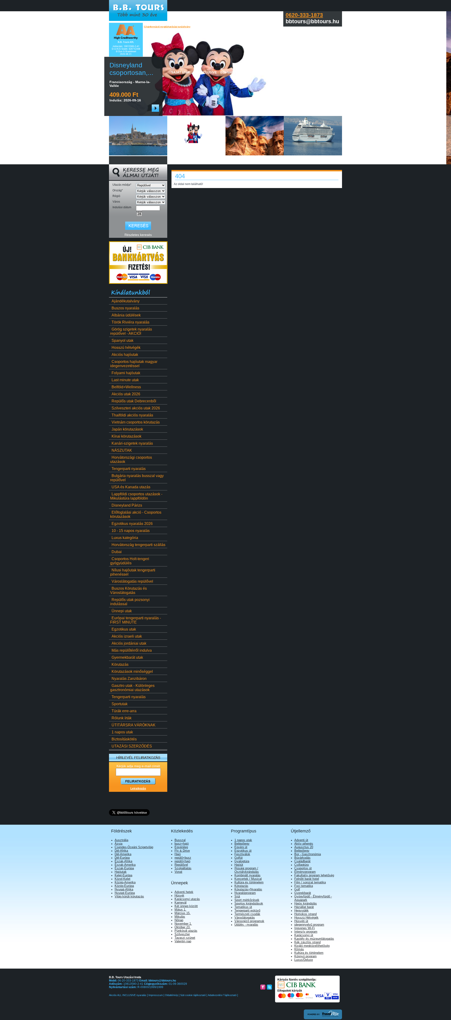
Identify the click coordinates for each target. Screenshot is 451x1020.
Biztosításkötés (124, 739)
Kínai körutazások (126, 436)
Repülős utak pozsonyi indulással (130, 602)
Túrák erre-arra (124, 711)
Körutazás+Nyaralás (248, 889)
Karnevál (181, 902)
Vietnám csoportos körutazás (136, 422)
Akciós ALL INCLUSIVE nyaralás (128, 995)
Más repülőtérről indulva (132, 650)
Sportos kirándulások (248, 903)
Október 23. (183, 927)
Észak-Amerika (125, 864)
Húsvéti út (301, 921)
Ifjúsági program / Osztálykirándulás (246, 870)
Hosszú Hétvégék (306, 917)
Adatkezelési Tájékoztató (222, 995)
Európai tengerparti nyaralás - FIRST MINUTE (135, 620)
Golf (297, 889)
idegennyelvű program (309, 924)
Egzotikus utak (124, 629)
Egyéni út (240, 847)
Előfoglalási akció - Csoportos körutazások (135, 514)
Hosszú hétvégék (126, 348)
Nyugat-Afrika (124, 889)
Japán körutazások (127, 429)
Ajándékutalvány (126, 301)
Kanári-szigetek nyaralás (132, 443)
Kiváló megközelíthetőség (312, 945)
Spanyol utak (122, 341)
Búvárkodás (302, 857)
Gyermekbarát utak (127, 657)
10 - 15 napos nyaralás (131, 531)
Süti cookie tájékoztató (193, 995)
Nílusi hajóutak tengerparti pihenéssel (132, 572)
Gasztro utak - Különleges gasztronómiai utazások (132, 688)
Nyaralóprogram (245, 893)
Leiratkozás (138, 788)
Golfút (238, 857)
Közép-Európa (124, 886)
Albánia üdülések (126, 315)
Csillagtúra (301, 864)
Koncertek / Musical (248, 879)
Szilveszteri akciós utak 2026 (136, 408)
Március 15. (183, 913)
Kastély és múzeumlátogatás (314, 938)
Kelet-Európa (123, 875)
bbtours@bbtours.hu (162, 980)
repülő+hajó (182, 861)
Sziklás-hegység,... (130, 69)
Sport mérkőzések (246, 900)
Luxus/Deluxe (303, 960)
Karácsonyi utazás (187, 899)
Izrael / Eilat (261, 72)
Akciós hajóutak (125, 355)
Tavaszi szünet (185, 937)
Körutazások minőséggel (132, 672)
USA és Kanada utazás (131, 487)
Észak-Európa (124, 868)
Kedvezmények (289, 72)
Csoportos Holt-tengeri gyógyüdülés (129, 561)
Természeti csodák (247, 914)
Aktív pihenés (303, 843)
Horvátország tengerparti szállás (138, 545)
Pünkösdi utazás (186, 930)
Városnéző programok (249, 921)
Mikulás (180, 916)
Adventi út (301, 840)
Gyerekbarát (302, 893)
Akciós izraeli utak (127, 636)
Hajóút (238, 864)
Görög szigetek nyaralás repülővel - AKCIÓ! (131, 331)
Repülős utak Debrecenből (134, 401)
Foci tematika (303, 886)
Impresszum (155, 995)
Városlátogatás (244, 917)
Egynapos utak (233, 72)
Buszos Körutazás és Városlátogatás (128, 590)
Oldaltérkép (171, 995)
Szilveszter (182, 934)
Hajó (178, 854)
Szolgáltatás (183, 868)
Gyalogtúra (241, 861)
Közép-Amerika (125, 882)
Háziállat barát (304, 907)
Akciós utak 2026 (126, 394)
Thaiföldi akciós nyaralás (132, 415)
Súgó (331, 72)
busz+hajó (182, 843)
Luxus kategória (125, 538)
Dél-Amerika (123, 854)
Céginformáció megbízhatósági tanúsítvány (167, 26)
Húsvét (179, 895)
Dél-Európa (122, 857)
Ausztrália (121, 840)
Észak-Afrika (123, 861)
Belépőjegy (241, 843)
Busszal (180, 840)
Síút (237, 896)
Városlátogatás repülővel (132, 581)
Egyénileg (181, 847)
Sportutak (120, 704)
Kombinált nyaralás (247, 875)
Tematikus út (243, 907)
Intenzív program (305, 931)
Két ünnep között (186, 906)
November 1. (183, 923)
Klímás (299, 949)
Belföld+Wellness (126, 387)
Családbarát (302, 861)
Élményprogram (305, 872)
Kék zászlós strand (307, 942)
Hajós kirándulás (305, 903)
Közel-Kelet (122, 879)
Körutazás (120, 664)
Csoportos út (303, 868)
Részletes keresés (138, 235)
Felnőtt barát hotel (306, 879)
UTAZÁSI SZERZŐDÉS (132, 746)
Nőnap (179, 920)
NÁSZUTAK (122, 450)
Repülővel (181, 864)
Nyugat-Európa (125, 893)
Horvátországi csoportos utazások (131, 459)
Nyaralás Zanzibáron (129, 679)
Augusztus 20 (303, 847)
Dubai (117, 552)
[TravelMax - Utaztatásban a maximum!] (323, 1018)
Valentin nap (183, 941)
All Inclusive (205, 72)
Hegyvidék (301, 910)
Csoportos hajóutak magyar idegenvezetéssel (133, 364)
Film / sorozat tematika (310, 882)
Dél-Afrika (121, 850)
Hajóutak (121, 872)
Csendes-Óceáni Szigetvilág (134, 847)
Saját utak (180, 72)
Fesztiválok (242, 854)
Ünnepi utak (122, 611)
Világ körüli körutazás (129, 896)
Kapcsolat (314, 72)
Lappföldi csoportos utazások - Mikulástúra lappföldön (136, 496)
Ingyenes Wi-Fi (304, 928)
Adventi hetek (184, 892)
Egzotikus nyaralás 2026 (132, 524)
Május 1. (180, 909)
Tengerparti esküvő (247, 910)
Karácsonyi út (303, 935)
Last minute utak (125, 380)
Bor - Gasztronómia (307, 854)
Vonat (178, 872)
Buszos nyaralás (125, 308)
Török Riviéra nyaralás (130, 322)
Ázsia (118, 843)
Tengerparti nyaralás (129, 469)
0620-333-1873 (304, 15)
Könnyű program (305, 956)
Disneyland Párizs (127, 505)
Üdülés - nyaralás (246, 924)
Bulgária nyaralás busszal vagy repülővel (137, 478)
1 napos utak (122, 732)
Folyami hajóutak (126, 373)
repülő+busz (183, 857)
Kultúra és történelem (249, 882)
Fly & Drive (182, 850)
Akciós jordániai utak (129, 643)
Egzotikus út (243, 850)
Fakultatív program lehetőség (314, 875)
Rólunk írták (122, 718)
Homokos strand (305, 914)
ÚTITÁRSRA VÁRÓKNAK (134, 725)
